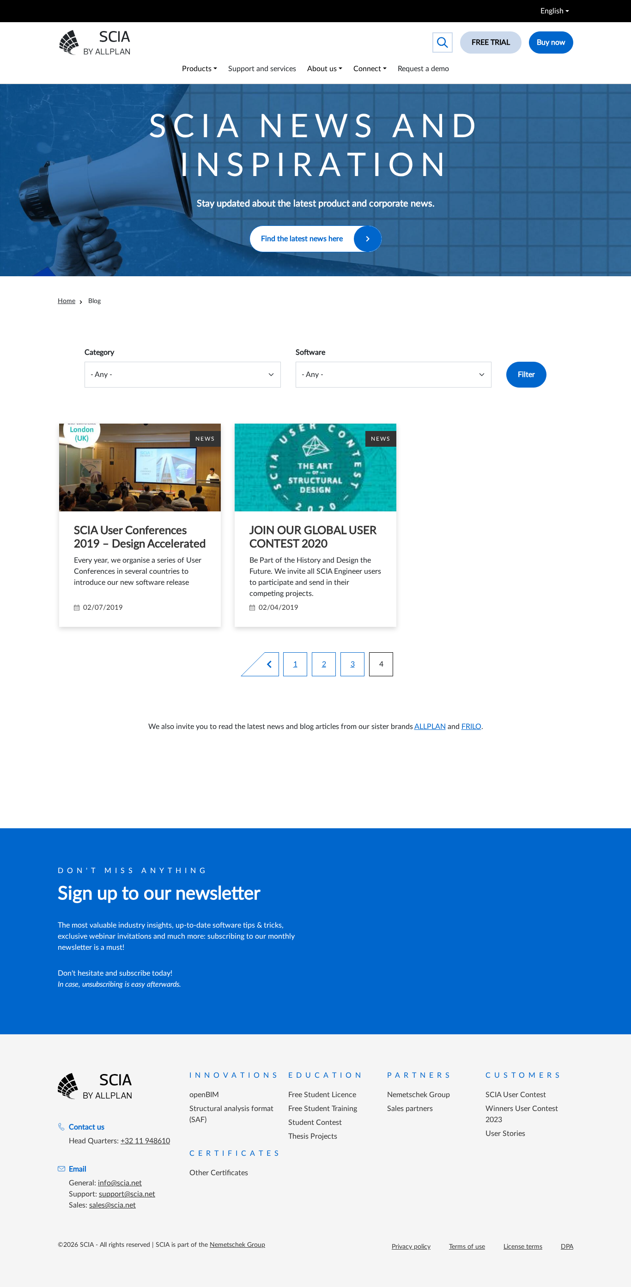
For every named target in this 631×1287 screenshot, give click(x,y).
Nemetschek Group (418, 1095)
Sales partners (410, 1108)
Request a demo (423, 69)
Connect (367, 69)
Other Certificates (218, 1173)
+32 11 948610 (145, 1141)
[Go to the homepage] (95, 1086)
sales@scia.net (112, 1205)
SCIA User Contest (515, 1095)
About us (322, 69)
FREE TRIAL (491, 42)
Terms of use (467, 1247)
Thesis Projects (312, 1136)
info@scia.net (120, 1183)
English (552, 11)
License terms (523, 1247)
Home (66, 301)
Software (310, 352)
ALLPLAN (430, 726)
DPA (567, 1247)
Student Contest (315, 1122)
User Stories (505, 1133)
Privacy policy (411, 1247)
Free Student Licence (322, 1095)
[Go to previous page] (273, 664)
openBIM (204, 1095)
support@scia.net (127, 1194)
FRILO (471, 726)
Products (197, 69)
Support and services (262, 69)
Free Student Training (322, 1108)
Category (99, 352)
